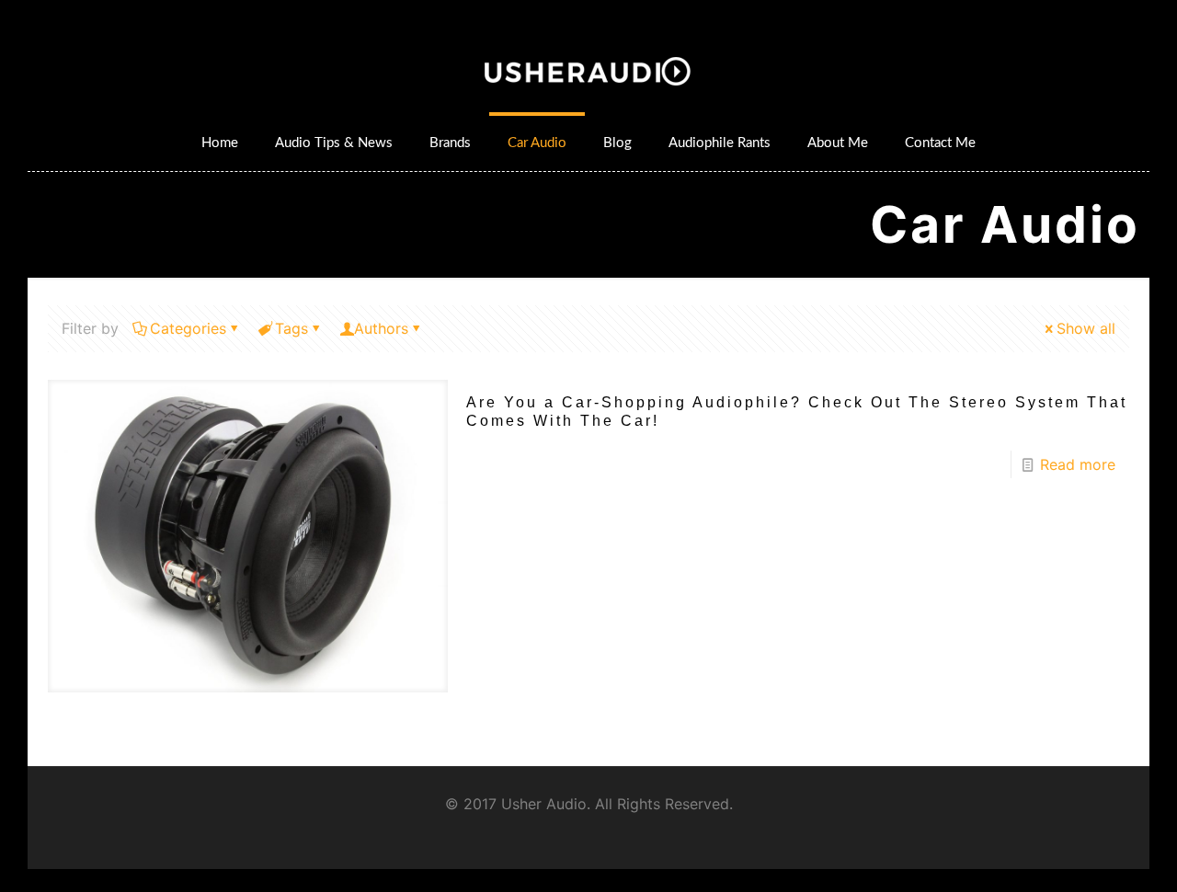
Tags (291, 328)
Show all (1086, 328)
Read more (1077, 464)
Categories (188, 328)
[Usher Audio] (589, 69)
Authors (381, 328)
